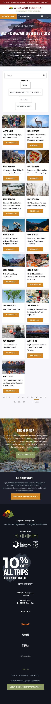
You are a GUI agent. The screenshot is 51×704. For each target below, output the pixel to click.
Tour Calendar (24, 455)
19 (41, 397)
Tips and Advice (24, 106)
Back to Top (25, 669)
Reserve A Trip (8, 16)
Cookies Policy (34, 675)
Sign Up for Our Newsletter (24, 496)
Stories (24, 99)
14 (18, 397)
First (5, 397)
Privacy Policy (23, 675)
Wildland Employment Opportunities (24, 687)
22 (19, 402)
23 (24, 402)
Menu (48, 17)
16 (27, 397)
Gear (24, 85)
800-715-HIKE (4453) (25, 593)
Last (37, 402)
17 (32, 397)
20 (45, 397)
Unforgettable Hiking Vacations (28, 11)
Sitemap (14, 675)
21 (15, 402)
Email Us (25, 595)
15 (23, 397)
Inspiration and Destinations (24, 92)
